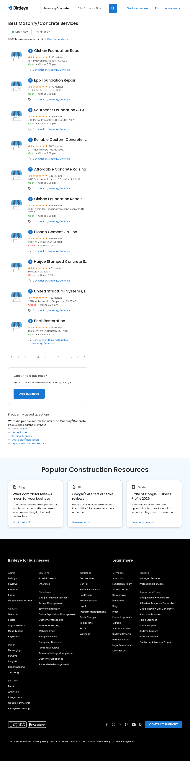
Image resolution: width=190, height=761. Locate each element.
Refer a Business (149, 636)
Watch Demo (120, 589)
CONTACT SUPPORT (163, 724)
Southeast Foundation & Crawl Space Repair (61, 110)
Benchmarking (16, 667)
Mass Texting (15, 631)
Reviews (12, 583)
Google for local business (53, 597)
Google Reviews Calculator (155, 597)
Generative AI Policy (99, 741)
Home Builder (20, 432)
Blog (114, 606)
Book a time (119, 595)
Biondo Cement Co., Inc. (56, 232)
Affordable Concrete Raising (60, 169)
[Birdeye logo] (19, 8)
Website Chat (47, 631)
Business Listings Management (57, 653)
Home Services (88, 600)
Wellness (85, 634)
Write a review (137, 8)
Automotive (87, 578)
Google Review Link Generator (156, 608)
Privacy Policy (40, 741)
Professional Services (152, 583)
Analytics (13, 691)
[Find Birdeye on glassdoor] (140, 724)
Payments (14, 636)
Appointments (16, 625)
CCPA (82, 741)
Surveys (12, 655)
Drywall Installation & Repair (28, 443)
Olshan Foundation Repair (58, 50)
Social (11, 619)
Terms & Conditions (19, 741)
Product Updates (122, 617)
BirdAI (11, 686)
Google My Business (50, 642)
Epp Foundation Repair (55, 80)
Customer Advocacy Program (156, 642)
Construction (40, 69)
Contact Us (119, 650)
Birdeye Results (121, 639)
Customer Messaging (51, 619)
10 (77, 357)
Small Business (47, 578)
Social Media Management (54, 664)
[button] (84, 357)
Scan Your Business (151, 614)
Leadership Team (122, 583)
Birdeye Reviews (121, 634)
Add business (29, 394)
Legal (83, 606)
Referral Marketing (49, 625)
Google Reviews (48, 636)
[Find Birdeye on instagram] (126, 724)
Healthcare (86, 595)
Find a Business (148, 619)
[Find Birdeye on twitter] (113, 724)
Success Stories (121, 628)
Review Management (51, 603)
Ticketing (13, 672)
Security (55, 741)
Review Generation (49, 608)
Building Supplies (58, 340)
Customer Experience (51, 658)
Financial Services (90, 589)
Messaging (14, 650)
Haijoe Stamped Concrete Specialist (61, 261)
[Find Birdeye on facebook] (106, 724)
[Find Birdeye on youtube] (134, 724)
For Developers (148, 625)
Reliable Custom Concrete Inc (61, 139)
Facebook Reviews (49, 647)
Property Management (93, 611)
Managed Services (150, 578)
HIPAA (74, 741)
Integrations (15, 697)
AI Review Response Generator (157, 603)
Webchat (13, 614)
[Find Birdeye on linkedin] (120, 724)
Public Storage (88, 617)
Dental (84, 583)
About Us (117, 578)
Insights (12, 661)
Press (115, 611)
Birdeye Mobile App (19, 708)
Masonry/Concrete (59, 69)
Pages (11, 595)
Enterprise (44, 583)
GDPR (65, 741)
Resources (118, 600)
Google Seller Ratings (20, 600)
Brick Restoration (49, 321)
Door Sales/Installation (25, 439)
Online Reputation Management (57, 614)
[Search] (113, 8)
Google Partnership (19, 702)
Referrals (13, 589)
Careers (117, 622)
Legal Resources (121, 645)
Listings (12, 578)
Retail (83, 628)
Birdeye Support (149, 631)
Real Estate (86, 622)
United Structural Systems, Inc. (61, 291)
